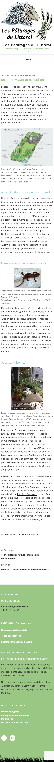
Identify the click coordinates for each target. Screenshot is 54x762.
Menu (28, 59)
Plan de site (7, 719)
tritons (32, 319)
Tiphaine (30, 76)
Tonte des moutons (11, 636)
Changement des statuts (14, 630)
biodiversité (10, 86)
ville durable (30, 535)
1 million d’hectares (27, 494)
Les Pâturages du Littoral (27, 45)
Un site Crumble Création (14, 722)
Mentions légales (10, 711)
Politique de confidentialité (15, 715)
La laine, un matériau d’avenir (16, 642)
